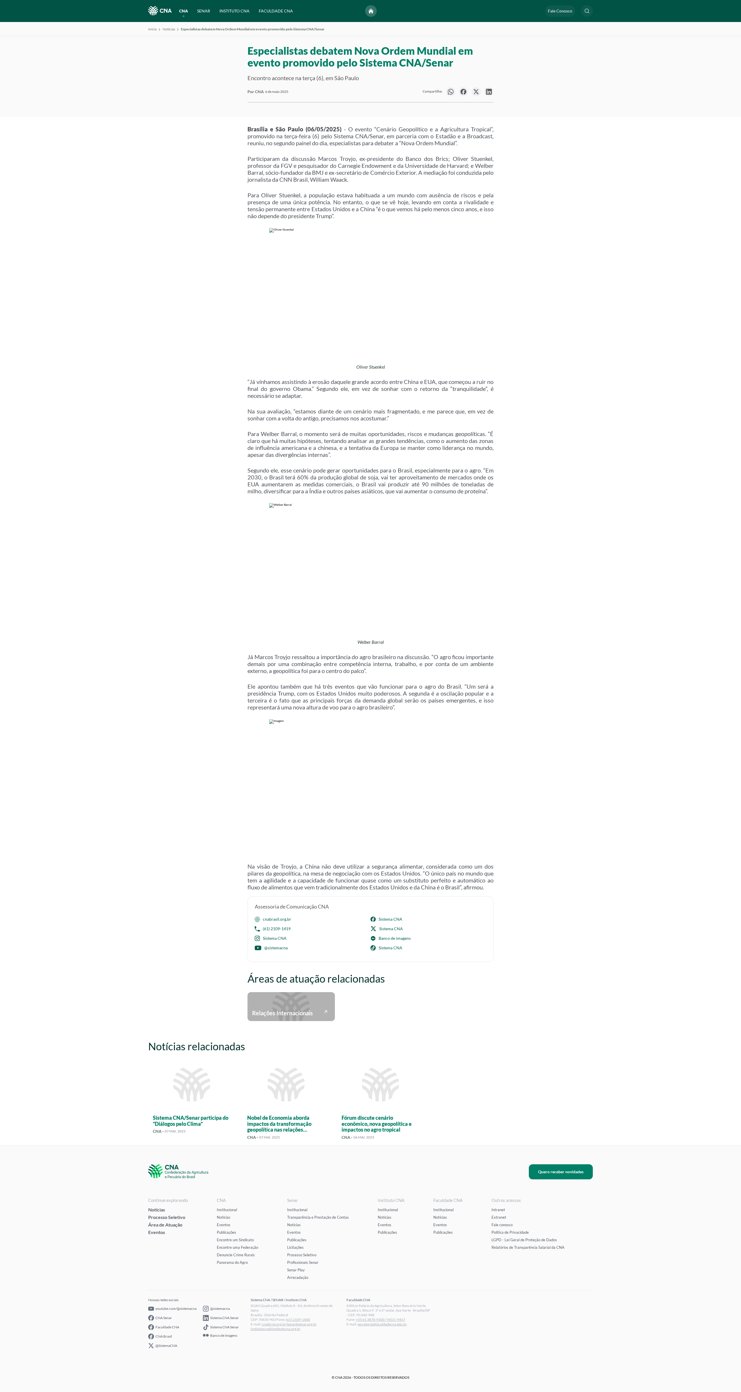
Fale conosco (502, 1224)
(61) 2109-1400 (298, 1319)
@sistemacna (276, 947)
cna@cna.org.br (274, 1324)
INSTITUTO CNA (234, 10)
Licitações (295, 1247)
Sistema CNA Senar (224, 1318)
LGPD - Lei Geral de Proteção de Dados (524, 1239)
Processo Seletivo (166, 1217)
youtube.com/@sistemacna (176, 1308)
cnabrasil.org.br (277, 919)
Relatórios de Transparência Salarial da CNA (527, 1247)
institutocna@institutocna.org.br (275, 1329)
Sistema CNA (390, 919)
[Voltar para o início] (371, 11)
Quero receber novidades (561, 1171)
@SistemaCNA (166, 1345)
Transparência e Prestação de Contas (318, 1217)
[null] (450, 91)
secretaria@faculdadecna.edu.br (382, 1324)
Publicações (226, 1232)
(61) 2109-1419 (277, 928)
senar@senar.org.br (302, 1324)
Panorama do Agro (232, 1262)
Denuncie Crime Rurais (236, 1255)
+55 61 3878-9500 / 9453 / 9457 (380, 1319)
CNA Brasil (163, 1336)
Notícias (169, 29)
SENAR (203, 10)
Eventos (156, 1232)
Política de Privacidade (510, 1232)
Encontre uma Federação (237, 1247)
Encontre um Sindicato (235, 1239)
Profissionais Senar (302, 1262)
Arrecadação (297, 1277)
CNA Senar (163, 1318)
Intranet (498, 1209)
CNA (183, 10)
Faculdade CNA (167, 1327)
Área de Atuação (165, 1224)
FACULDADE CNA (276, 10)
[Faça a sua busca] (587, 11)
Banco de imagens (395, 938)
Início (152, 29)
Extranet (498, 1217)
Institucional (227, 1209)
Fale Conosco (560, 10)
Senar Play (296, 1270)
